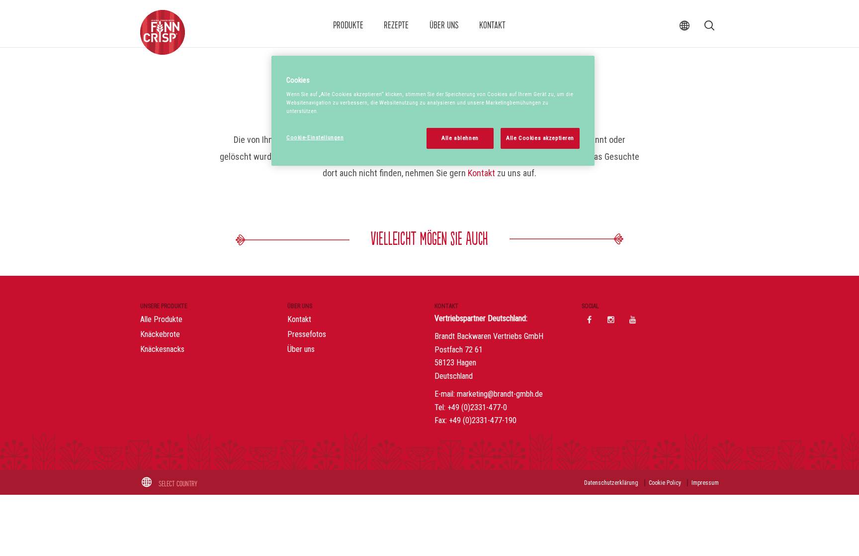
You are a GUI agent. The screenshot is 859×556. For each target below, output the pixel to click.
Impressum (705, 482)
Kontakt (492, 25)
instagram (610, 319)
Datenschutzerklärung (611, 482)
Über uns (444, 25)
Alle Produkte (161, 319)
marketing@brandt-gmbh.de (500, 394)
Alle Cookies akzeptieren (540, 137)
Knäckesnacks (162, 349)
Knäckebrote (160, 334)
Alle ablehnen (459, 137)
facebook (589, 319)
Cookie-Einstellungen (315, 137)
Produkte (348, 25)
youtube (632, 319)
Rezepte (396, 25)
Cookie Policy (665, 482)
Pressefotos (306, 334)
